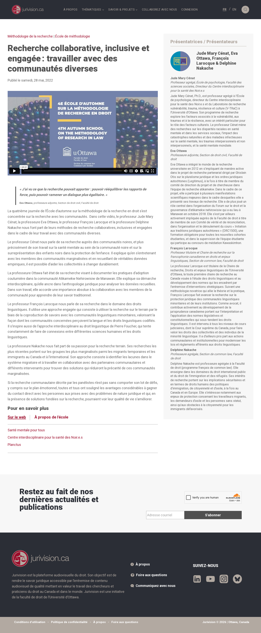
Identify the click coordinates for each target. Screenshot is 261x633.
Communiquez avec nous (155, 586)
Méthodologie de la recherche (30, 36)
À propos (70, 9)
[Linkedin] (197, 579)
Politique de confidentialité (69, 622)
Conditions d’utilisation (29, 622)
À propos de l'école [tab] (51, 417)
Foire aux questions (151, 575)
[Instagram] (224, 579)
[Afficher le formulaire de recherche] (245, 9)
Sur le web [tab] (17, 417)
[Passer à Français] (224, 9)
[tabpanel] (83, 438)
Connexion (189, 9)
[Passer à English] (234, 9)
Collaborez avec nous (159, 9)
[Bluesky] (237, 579)
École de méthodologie (72, 36)
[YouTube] (210, 579)
